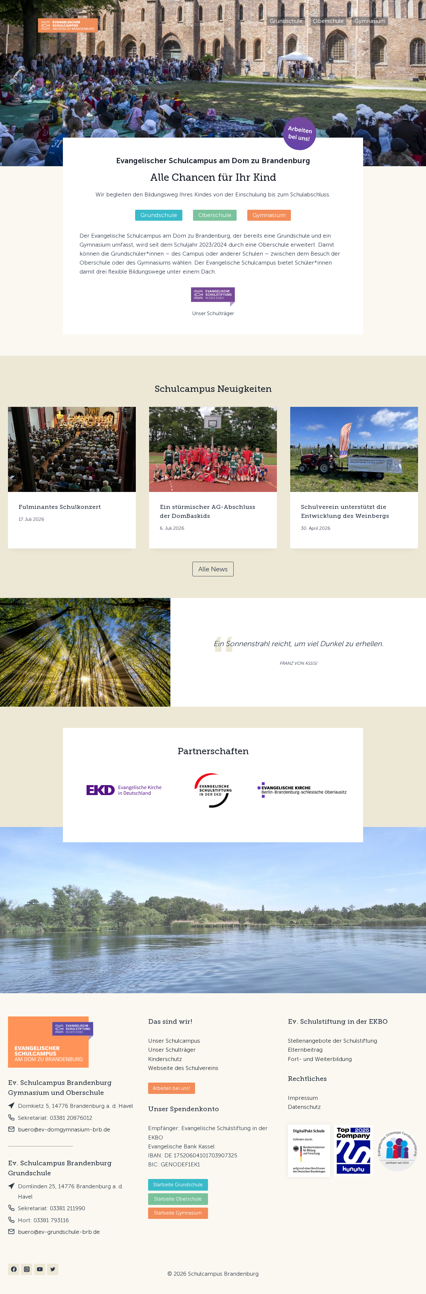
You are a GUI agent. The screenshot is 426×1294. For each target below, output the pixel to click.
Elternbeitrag (305, 1049)
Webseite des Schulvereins (183, 1068)
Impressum (303, 1098)
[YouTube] (39, 1269)
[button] (300, 133)
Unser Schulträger (172, 1049)
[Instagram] (26, 1269)
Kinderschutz (165, 1059)
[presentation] (72, 449)
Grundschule (286, 21)
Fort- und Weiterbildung (320, 1059)
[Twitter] (52, 1269)
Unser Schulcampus (174, 1040)
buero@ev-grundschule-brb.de (59, 1232)
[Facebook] (13, 1269)
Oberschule (328, 21)
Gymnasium (369, 21)
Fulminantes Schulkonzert (60, 507)
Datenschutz (304, 1107)
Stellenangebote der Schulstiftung (332, 1040)
